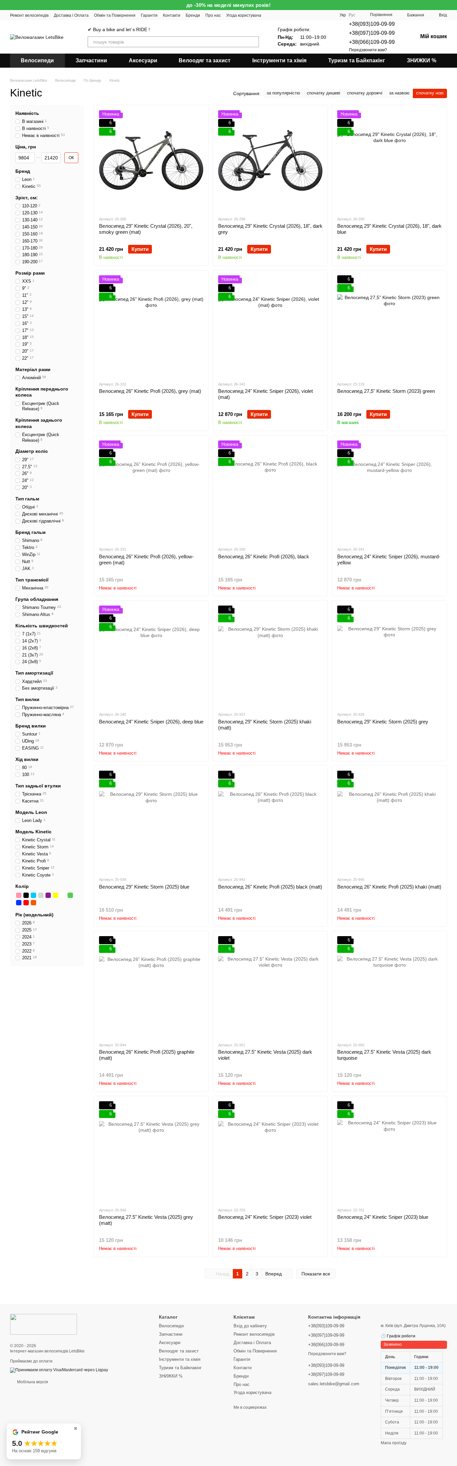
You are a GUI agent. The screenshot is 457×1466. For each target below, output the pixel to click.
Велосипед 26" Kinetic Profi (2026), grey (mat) (150, 391)
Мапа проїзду (393, 1443)
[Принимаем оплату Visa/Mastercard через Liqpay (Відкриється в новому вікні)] (59, 1370)
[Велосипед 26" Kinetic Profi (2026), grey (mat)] (151, 325)
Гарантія (149, 15)
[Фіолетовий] (48, 895)
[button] (452, 5)
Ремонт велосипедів (29, 15)
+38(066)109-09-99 (372, 42)
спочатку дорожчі (364, 92)
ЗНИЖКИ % (421, 60)
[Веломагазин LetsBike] (43, 1324)
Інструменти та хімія (279, 60)
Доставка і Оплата (71, 15)
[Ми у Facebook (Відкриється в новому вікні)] (278, 15)
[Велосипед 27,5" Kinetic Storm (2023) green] (389, 325)
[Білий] (63, 895)
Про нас (213, 15)
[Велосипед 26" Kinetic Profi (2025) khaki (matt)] (389, 821)
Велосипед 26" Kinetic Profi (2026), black (263, 556)
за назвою (399, 92)
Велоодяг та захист (205, 60)
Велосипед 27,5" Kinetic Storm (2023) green (386, 391)
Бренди (193, 15)
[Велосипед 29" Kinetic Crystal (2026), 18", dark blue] (389, 160)
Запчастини (91, 60)
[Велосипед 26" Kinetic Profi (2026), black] (270, 490)
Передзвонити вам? (368, 50)
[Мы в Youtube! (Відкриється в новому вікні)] (270, 15)
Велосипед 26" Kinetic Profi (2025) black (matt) (270, 887)
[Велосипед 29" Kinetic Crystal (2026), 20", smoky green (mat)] (151, 160)
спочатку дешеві (323, 92)
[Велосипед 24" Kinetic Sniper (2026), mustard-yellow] (389, 490)
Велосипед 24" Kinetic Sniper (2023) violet (264, 1217)
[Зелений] (70, 895)
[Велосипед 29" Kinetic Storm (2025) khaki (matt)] (270, 656)
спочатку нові (430, 92)
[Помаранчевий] (33, 902)
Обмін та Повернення (114, 15)
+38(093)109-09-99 (372, 24)
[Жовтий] (55, 895)
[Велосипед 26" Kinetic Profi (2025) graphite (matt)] (151, 986)
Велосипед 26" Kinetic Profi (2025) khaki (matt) (389, 887)
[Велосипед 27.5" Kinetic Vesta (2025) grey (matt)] (151, 1151)
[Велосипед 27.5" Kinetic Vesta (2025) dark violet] (270, 986)
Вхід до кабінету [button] (250, 1325)
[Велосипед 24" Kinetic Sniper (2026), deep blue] (151, 656)
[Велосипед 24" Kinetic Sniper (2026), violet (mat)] (270, 325)
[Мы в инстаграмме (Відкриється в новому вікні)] (286, 15)
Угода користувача (243, 15)
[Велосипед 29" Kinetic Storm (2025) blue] (151, 821)
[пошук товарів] (253, 42)
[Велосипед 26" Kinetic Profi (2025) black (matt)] (270, 821)
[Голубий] (33, 895)
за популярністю (283, 92)
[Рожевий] (18, 895)
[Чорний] (26, 895)
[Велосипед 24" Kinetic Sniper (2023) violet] (270, 1151)
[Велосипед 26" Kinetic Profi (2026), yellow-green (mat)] (151, 490)
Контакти (171, 15)
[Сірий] (40, 895)
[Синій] (18, 902)
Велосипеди (37, 60)
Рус (352, 15)
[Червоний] (26, 902)
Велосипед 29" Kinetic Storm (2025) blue (144, 887)
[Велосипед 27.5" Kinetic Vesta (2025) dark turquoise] (389, 986)
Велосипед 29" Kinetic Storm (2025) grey (382, 721)
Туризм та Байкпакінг (356, 60)
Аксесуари (143, 60)
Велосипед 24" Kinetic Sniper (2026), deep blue (151, 721)
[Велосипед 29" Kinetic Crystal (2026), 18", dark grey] (270, 160)
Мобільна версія (32, 1382)
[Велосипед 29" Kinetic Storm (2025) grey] (389, 656)
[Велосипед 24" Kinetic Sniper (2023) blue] (389, 1151)
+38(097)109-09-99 (372, 33)
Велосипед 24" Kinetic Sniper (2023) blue (382, 1217)
